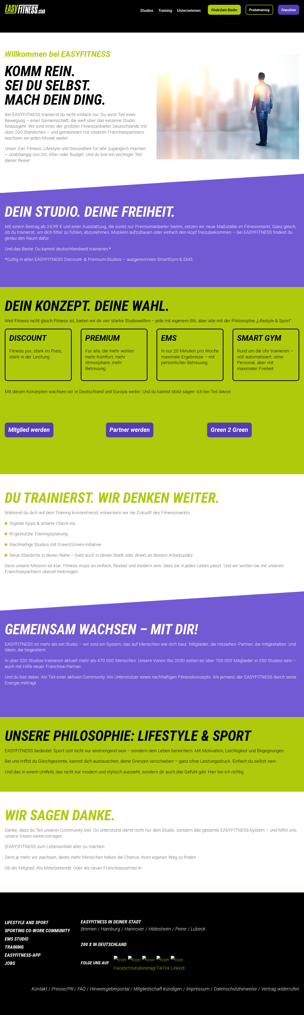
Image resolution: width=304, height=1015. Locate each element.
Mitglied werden (29, 429)
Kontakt (39, 989)
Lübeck (198, 929)
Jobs (10, 963)
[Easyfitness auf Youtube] (135, 964)
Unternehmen (189, 10)
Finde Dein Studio (224, 10)
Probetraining (259, 10)
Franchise (288, 10)
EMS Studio (16, 939)
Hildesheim (159, 929)
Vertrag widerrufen (280, 989)
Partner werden (129, 429)
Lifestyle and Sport (26, 922)
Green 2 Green (229, 429)
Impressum (197, 989)
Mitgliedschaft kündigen (157, 989)
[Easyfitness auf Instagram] (149, 964)
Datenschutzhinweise (235, 989)
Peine (180, 929)
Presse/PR (62, 989)
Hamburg (110, 929)
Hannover (134, 929)
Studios (146, 10)
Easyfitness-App (23, 955)
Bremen (89, 929)
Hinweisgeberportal (109, 989)
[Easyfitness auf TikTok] (164, 964)
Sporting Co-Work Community (37, 930)
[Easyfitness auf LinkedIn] (178, 964)
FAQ (81, 989)
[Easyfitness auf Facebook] (121, 964)
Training (165, 10)
